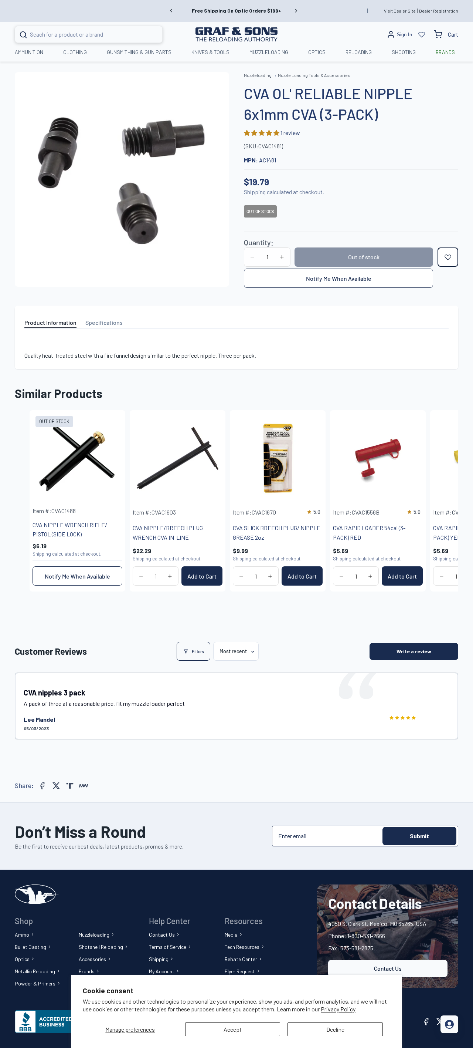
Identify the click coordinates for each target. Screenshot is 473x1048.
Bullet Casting (30, 947)
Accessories (92, 959)
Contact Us (162, 934)
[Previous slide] (171, 11)
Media (231, 934)
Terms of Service (167, 947)
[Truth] (69, 785)
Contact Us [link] (388, 968)
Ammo (22, 934)
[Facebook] (42, 785)
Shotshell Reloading (101, 947)
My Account (161, 971)
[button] (262, 132)
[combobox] (79, 34)
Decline (335, 1029)
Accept (233, 1029)
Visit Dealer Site (400, 10)
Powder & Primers (35, 983)
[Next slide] (296, 11)
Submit (419, 835)
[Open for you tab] (449, 1024)
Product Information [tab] (50, 322)
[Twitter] (56, 785)
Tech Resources (242, 947)
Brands (87, 971)
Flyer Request (240, 971)
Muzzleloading (94, 934)
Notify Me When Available (338, 278)
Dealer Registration (438, 10)
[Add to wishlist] (448, 257)
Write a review (414, 651)
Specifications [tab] (104, 322)
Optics (22, 959)
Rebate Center (241, 959)
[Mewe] (83, 785)
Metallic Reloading (35, 971)
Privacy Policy (338, 1008)
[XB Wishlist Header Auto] (422, 34)
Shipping (159, 959)
